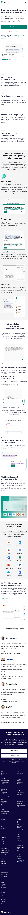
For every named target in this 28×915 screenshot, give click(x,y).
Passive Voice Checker (3, 885)
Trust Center (19, 840)
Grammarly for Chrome (4, 786)
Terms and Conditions (18, 35)
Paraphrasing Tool (4, 837)
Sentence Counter (4, 854)
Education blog (20, 801)
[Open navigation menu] (25, 2)
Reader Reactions (4, 872)
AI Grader (3, 870)
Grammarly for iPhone (4, 809)
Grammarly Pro (20, 773)
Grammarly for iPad (5, 811)
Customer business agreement (20, 848)
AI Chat (2, 841)
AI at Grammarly (20, 788)
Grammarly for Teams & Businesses (20, 776)
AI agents (3, 826)
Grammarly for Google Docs (4, 802)
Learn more (4, 494)
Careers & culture (20, 832)
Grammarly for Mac (5, 780)
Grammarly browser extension (5, 783)
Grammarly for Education (20, 783)
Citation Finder (4, 867)
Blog (17, 796)
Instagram (4, 901)
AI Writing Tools (4, 843)
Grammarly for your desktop (5, 774)
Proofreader (3, 887)
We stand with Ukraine (19, 827)
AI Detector (3, 828)
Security (18, 854)
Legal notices (19, 858)
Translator (3, 839)
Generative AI (19, 790)
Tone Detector (4, 846)
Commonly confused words (21, 806)
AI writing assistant (20, 792)
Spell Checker (4, 876)
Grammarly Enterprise (19, 780)
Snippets (2, 859)
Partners (18, 838)
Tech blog (18, 799)
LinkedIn (4, 906)
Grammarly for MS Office (4, 799)
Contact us (3, 897)
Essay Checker (4, 835)
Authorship (3, 865)
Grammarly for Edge (5, 796)
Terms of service (20, 845)
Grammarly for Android (4, 814)
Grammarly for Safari (4, 790)
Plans (18, 771)
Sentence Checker (5, 878)
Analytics (3, 861)
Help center (3, 895)
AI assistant (19, 786)
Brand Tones (3, 863)
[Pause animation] (2, 364)
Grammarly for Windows (4, 778)
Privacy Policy (4, 36)
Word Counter (4, 848)
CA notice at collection (19, 851)
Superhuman (20, 822)
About (18, 824)
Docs (2, 771)
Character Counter (5, 850)
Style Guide (3, 857)
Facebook (4, 899)
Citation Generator (5, 832)
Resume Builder (4, 874)
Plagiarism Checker (5, 824)
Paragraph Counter (5, 852)
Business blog (19, 803)
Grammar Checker (5, 822)
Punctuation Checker (3, 882)
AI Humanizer (4, 830)
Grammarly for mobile (4, 805)
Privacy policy (19, 843)
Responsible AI (20, 829)
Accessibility (19, 856)
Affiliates (18, 836)
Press (18, 834)
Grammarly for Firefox (4, 793)
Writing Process (20, 794)
